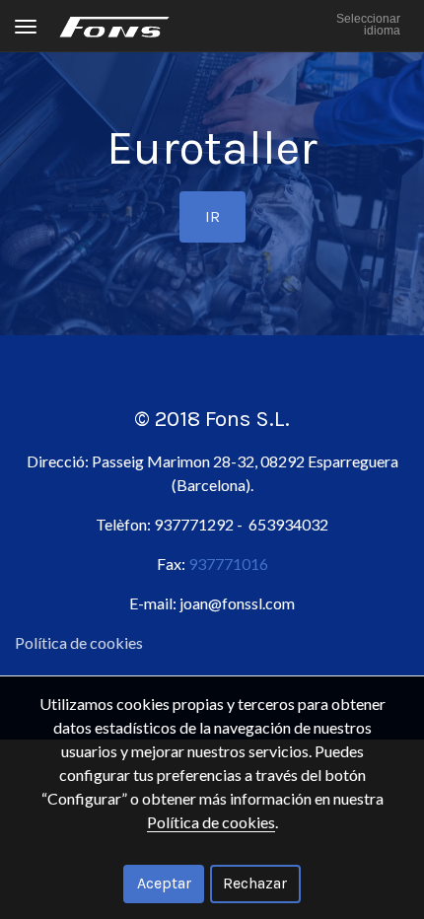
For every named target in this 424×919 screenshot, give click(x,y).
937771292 (194, 524)
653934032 (288, 524)
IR (212, 216)
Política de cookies (79, 642)
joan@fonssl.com (237, 603)
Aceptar (164, 883)
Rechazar (255, 883)
